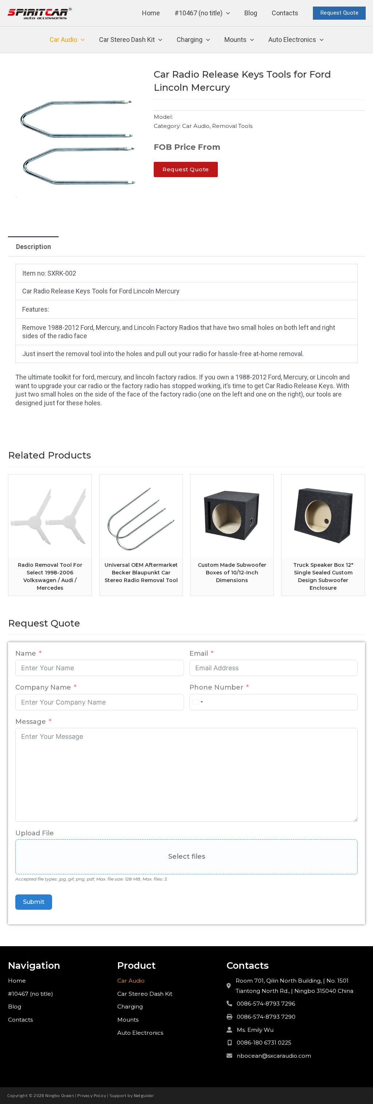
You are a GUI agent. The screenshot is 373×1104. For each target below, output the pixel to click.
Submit (33, 901)
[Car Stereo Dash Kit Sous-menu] (160, 40)
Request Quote (339, 12)
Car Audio (63, 39)
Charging (190, 39)
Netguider (144, 1095)
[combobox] (197, 702)
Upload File (34, 833)
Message (30, 722)
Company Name (43, 687)
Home (151, 13)
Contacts (285, 13)
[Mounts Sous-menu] (252, 40)
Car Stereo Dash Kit (127, 39)
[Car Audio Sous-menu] (83, 40)
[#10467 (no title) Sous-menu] (228, 13)
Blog (250, 13)
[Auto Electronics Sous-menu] (321, 40)
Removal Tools (232, 125)
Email (198, 653)
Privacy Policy (91, 1095)
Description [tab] (33, 246)
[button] (136, 77)
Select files (186, 857)
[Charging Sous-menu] (208, 40)
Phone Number (216, 687)
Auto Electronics (292, 39)
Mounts (235, 39)
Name (25, 653)
